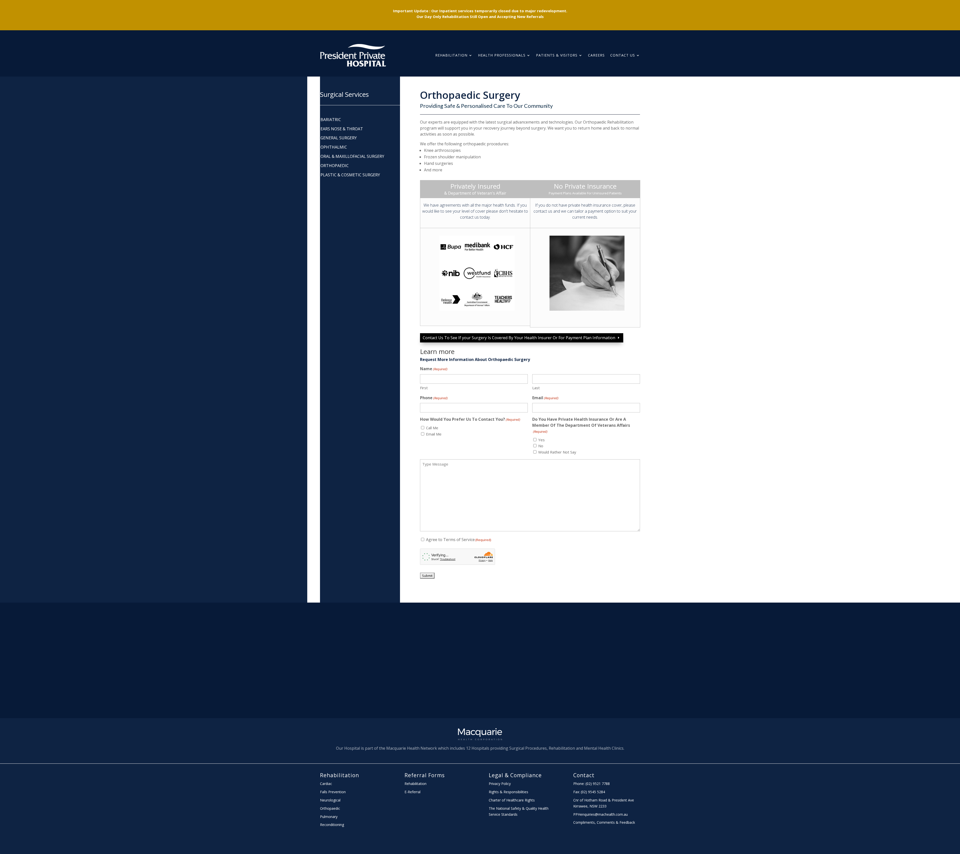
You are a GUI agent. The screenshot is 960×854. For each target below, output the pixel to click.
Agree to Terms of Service (458, 539)
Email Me (434, 434)
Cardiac (326, 783)
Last (536, 387)
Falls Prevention (333, 791)
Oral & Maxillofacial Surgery (352, 156)
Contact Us (622, 55)
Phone (434, 397)
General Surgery (338, 138)
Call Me (432, 427)
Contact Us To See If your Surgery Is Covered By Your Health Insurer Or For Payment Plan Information (519, 337)
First (424, 387)
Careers (596, 55)
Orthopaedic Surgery (470, 95)
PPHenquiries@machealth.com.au (600, 814)
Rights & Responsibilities (508, 791)
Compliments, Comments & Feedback (604, 822)
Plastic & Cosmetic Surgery (350, 175)
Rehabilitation (451, 55)
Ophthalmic (333, 147)
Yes (541, 439)
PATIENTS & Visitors (557, 55)
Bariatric (330, 119)
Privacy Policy (500, 783)
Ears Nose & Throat (341, 129)
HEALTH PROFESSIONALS (502, 55)
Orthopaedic (334, 165)
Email (545, 397)
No (540, 445)
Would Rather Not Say (557, 452)
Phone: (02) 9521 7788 (591, 783)
